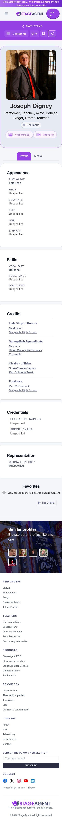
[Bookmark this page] (43, 33)
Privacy (31, 787)
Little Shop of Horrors (23, 323)
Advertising (9, 734)
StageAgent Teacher (14, 661)
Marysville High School (23, 332)
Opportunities (10, 690)
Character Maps (11, 602)
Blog (5, 704)
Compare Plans (11, 670)
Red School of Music (21, 372)
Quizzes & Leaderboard (16, 709)
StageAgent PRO (12, 656)
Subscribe (31, 765)
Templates (8, 700)
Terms (21, 787)
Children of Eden (20, 363)
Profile (24, 156)
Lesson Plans (10, 626)
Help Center (9, 739)
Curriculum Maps (12, 622)
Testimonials (9, 675)
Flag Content (48, 503)
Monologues (9, 592)
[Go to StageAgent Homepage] (31, 803)
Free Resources (11, 636)
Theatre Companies (13, 695)
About (6, 724)
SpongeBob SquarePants (26, 341)
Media (38, 156)
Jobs (5, 729)
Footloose (15, 381)
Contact (7, 743)
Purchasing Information (15, 641)
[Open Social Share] (52, 33)
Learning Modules (12, 631)
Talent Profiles (10, 607)
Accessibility (9, 787)
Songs (6, 597)
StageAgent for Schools (15, 665)
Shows (6, 587)
